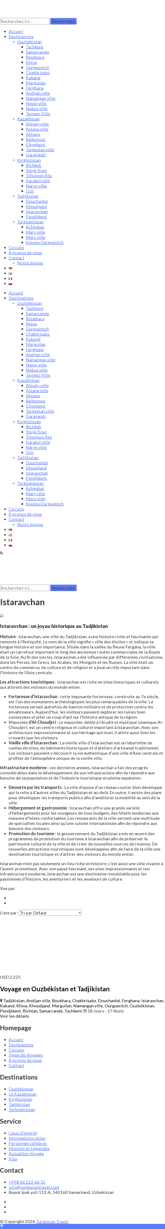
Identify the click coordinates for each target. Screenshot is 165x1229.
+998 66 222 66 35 (27, 1181)
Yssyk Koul (36, 170)
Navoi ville (36, 103)
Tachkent (34, 46)
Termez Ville (38, 113)
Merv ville (35, 237)
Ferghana (35, 87)
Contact (16, 257)
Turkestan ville (40, 149)
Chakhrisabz (38, 72)
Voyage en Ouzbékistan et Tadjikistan (55, 989)
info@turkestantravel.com (34, 1187)
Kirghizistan (29, 160)
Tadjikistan (27, 196)
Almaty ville (37, 123)
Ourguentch (37, 67)
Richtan (30, 1010)
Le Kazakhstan (23, 1093)
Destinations (21, 36)
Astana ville (37, 128)
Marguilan (36, 82)
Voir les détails (14, 1015)
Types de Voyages (26, 1054)
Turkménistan (30, 221)
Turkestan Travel (52, 1221)
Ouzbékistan (29, 41)
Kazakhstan (28, 118)
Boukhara (35, 57)
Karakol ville (38, 180)
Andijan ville (38, 93)
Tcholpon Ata (39, 175)
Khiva (31, 62)
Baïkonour (36, 139)
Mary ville (35, 231)
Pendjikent (36, 216)
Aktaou (33, 134)
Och (30, 190)
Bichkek (33, 165)
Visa (13, 1158)
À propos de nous (25, 252)
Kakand (33, 77)
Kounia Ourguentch (45, 242)
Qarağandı (36, 154)
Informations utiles (27, 1138)
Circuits (16, 247)
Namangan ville (40, 98)
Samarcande (37, 51)
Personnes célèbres (28, 1143)
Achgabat (35, 226)
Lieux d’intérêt (23, 1132)
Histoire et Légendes (29, 1148)
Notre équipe (30, 262)
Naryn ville (36, 185)
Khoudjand (36, 206)
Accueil (16, 31)
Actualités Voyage (26, 1153)
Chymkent (35, 144)
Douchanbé (37, 201)
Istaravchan (37, 211)
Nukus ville (36, 108)
